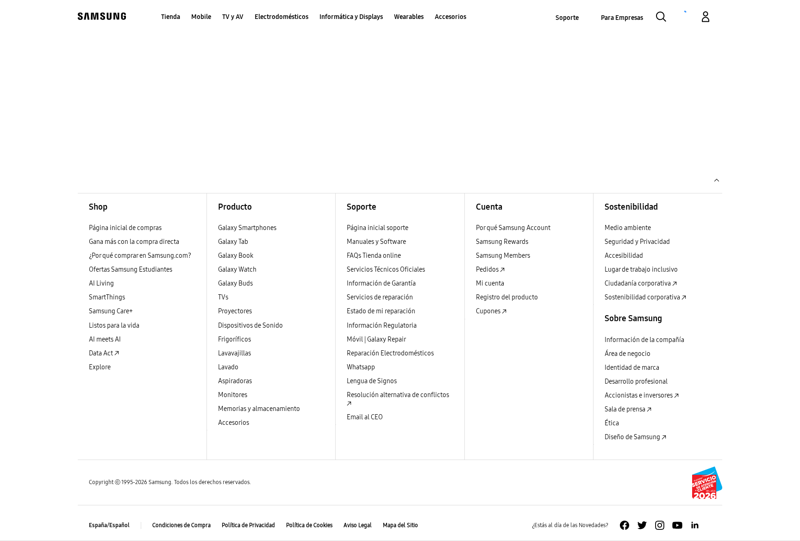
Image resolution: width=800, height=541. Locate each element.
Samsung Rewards (502, 242)
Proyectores (235, 311)
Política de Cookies (309, 525)
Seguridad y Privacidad (637, 242)
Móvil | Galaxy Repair (376, 339)
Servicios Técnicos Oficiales (386, 270)
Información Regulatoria (382, 326)
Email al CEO (365, 417)
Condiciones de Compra (181, 525)
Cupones (489, 311)
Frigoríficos (234, 339)
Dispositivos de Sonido (250, 326)
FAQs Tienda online (374, 256)
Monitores (232, 395)
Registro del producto (507, 297)
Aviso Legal (358, 525)
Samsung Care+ (111, 311)
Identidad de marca (632, 368)
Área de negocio (627, 354)
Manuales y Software (376, 242)
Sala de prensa (626, 409)
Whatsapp (361, 367)
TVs (223, 297)
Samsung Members (503, 256)
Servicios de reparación (380, 297)
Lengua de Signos (372, 381)
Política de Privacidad (248, 525)
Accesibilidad (624, 256)
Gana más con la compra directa (134, 242)
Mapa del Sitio (400, 525)
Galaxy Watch (237, 270)
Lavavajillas (234, 353)
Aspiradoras (235, 381)
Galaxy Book (235, 256)
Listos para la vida (114, 326)
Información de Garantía (381, 283)
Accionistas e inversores (639, 395)
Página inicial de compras (125, 228)
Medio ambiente (628, 228)
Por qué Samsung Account (513, 228)
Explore (100, 367)
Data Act (101, 353)
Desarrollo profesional (636, 382)
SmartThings (107, 297)
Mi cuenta (490, 283)
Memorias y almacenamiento (259, 409)
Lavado (228, 367)
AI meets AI (105, 339)
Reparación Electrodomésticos (390, 353)
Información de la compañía (644, 340)
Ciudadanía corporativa (638, 283)
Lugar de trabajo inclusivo (641, 270)
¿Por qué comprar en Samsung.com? (140, 256)
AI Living (101, 283)
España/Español (109, 525)
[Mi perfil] (705, 18)
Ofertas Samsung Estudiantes (130, 270)
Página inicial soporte (377, 228)
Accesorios (233, 423)
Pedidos (488, 270)
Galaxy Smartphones (247, 228)
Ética (612, 423)
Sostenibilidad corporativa (643, 297)
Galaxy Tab (233, 242)
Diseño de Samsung (633, 437)
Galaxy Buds (235, 283)
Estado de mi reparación (381, 311)
